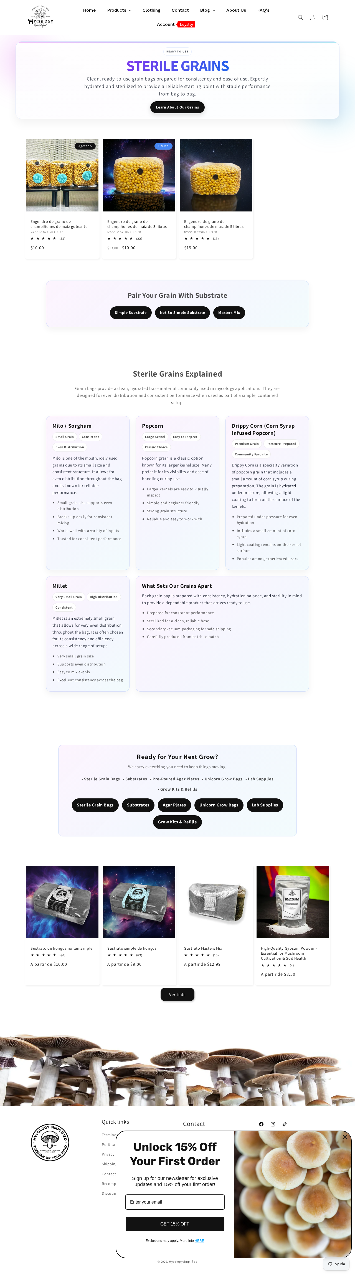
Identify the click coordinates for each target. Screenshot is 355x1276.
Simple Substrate (131, 312)
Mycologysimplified (183, 1262)
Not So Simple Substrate (182, 312)
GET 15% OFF (174, 1224)
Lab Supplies (265, 805)
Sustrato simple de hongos (132, 948)
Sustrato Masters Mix (203, 948)
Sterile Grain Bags (95, 805)
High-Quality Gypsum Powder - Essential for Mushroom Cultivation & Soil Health (289, 953)
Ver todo (177, 994)
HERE (199, 1241)
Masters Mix (229, 312)
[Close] (345, 1137)
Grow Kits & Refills (177, 822)
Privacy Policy (114, 1154)
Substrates (138, 805)
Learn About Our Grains (177, 107)
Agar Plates (174, 805)
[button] (301, 17)
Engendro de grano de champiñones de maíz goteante (59, 224)
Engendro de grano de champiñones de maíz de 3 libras (137, 224)
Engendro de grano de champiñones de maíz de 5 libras (214, 224)
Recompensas (114, 1183)
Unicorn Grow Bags (219, 805)
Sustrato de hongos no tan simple (62, 948)
